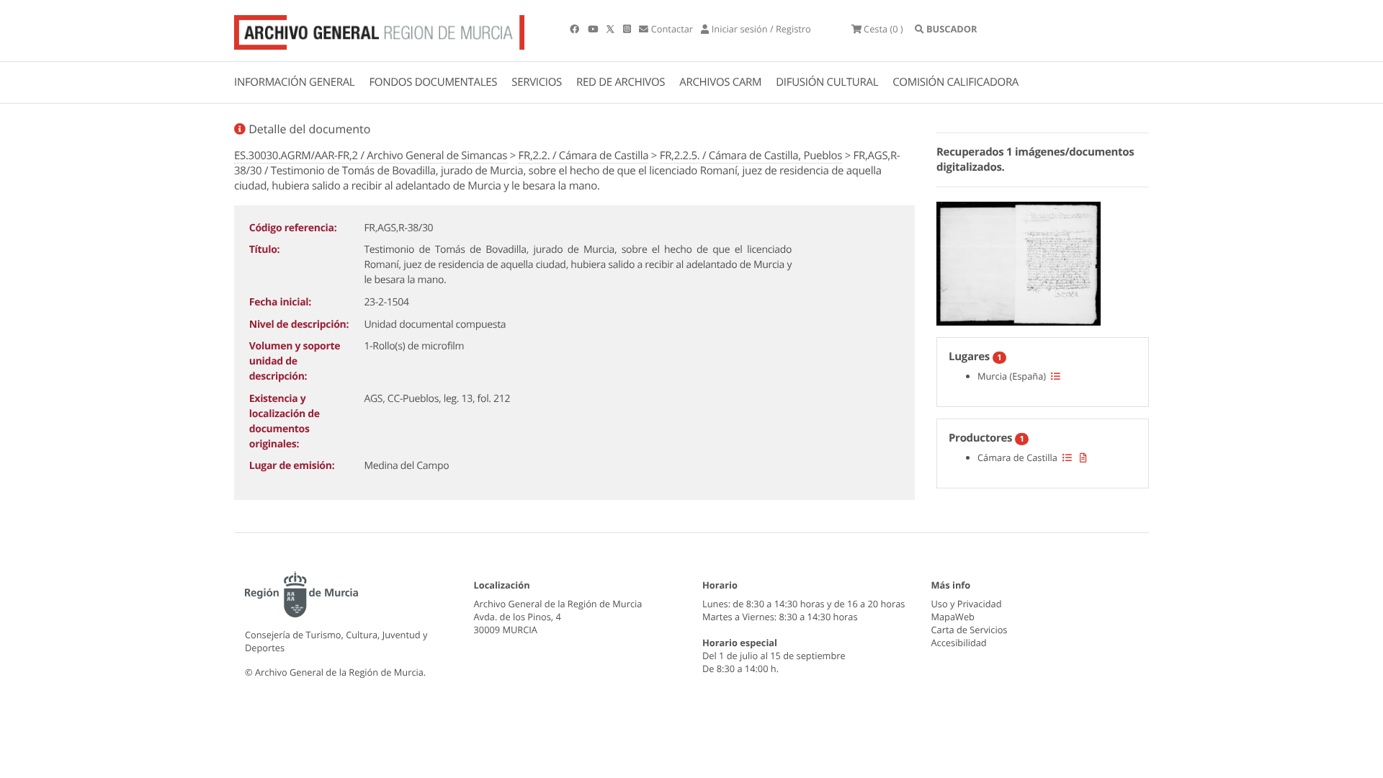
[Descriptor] (1083, 457)
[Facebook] (575, 28)
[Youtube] (594, 28)
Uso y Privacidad (966, 603)
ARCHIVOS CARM (720, 82)
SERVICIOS (536, 82)
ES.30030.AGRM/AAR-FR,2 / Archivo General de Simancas (370, 155)
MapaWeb (953, 616)
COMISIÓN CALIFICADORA (955, 82)
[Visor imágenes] (1018, 261)
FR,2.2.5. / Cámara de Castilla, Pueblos (751, 155)
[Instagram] (628, 28)
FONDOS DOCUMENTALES (433, 82)
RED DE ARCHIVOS (620, 82)
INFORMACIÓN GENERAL (294, 82)
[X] (611, 28)
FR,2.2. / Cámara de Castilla (584, 155)
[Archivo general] (379, 29)
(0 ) (883, 28)
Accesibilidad (959, 642)
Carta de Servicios (969, 629)
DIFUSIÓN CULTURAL (827, 82)
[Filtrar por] (1055, 376)
